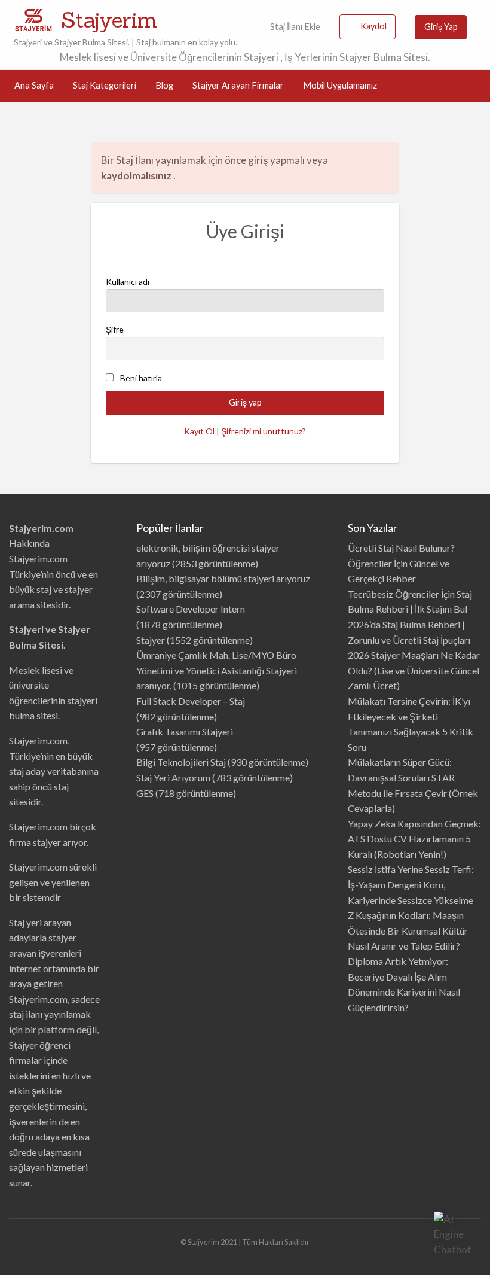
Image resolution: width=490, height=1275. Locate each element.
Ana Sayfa (34, 85)
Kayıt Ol (199, 431)
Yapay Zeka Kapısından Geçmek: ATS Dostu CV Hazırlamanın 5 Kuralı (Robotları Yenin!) (414, 839)
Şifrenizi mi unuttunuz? (263, 431)
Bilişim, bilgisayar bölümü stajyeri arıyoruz (223, 578)
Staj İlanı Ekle (294, 27)
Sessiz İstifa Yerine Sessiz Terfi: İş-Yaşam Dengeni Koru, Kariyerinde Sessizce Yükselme (411, 884)
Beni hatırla (141, 378)
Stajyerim (109, 20)
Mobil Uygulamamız (340, 85)
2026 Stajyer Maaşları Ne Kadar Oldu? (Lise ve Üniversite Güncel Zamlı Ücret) (414, 670)
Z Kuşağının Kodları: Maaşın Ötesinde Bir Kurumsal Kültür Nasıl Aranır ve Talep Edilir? (408, 930)
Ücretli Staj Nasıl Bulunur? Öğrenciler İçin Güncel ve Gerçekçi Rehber (401, 563)
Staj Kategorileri (104, 85)
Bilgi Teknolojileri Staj (181, 762)
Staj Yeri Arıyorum (173, 777)
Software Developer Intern (190, 608)
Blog (164, 85)
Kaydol (373, 26)
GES (145, 793)
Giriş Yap (441, 27)
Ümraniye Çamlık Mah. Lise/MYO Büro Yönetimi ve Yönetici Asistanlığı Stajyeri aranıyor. (216, 670)
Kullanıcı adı (127, 281)
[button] (453, 1235)
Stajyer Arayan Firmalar (238, 85)
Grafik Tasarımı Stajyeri (184, 731)
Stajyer (150, 640)
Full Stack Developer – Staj (190, 701)
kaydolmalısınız (137, 175)
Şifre (115, 329)
